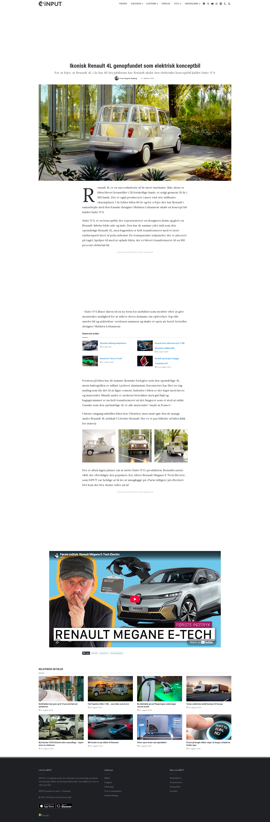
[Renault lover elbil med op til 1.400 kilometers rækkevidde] (145, 345)
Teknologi (108, 786)
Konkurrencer (176, 782)
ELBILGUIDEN (136, 4)
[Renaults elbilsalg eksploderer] (90, 345)
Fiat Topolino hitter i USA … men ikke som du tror (108, 704)
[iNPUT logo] (50, 3)
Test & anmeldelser (113, 791)
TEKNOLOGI (165, 4)
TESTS (176, 4)
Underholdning (111, 795)
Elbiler (107, 778)
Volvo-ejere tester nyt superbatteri (152, 742)
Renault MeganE (117, 653)
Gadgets (108, 782)
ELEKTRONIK (151, 4)
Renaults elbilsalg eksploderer (113, 343)
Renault (94, 653)
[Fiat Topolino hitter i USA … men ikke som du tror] (110, 688)
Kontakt (173, 791)
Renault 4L (104, 653)
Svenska (45, 815)
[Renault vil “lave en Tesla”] (90, 361)
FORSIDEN (123, 4)
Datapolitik (175, 786)
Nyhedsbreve (176, 778)
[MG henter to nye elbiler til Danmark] (110, 727)
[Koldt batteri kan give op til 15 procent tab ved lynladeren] (61, 688)
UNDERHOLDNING (191, 4)
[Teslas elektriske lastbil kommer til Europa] (208, 688)
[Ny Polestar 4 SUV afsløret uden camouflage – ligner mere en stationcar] (61, 727)
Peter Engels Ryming (128, 78)
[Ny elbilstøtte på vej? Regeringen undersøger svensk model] (159, 688)
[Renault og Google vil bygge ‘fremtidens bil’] (145, 361)
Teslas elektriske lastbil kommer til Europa (204, 704)
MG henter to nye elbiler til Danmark (103, 742)
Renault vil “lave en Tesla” (111, 358)
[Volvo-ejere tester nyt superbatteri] (159, 727)
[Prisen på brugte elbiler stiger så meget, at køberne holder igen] (208, 727)
